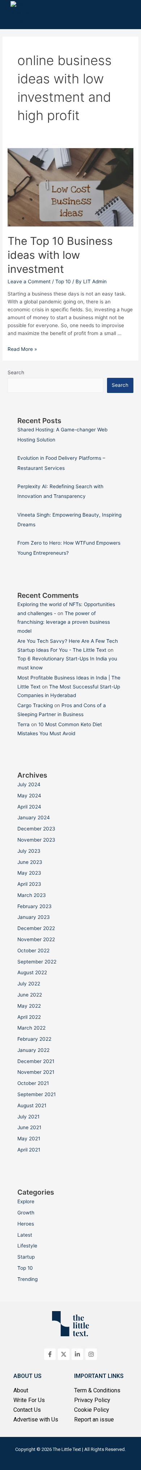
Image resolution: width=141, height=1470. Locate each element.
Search (16, 372)
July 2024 (28, 784)
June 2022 (29, 995)
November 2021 (35, 1072)
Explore (25, 1201)
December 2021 (35, 1061)
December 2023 (36, 829)
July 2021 (28, 1116)
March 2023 (31, 895)
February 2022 (34, 1039)
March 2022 (31, 1028)
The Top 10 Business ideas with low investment (60, 254)
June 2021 (29, 1127)
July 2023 (28, 851)
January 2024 (33, 817)
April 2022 (29, 1017)
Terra (23, 724)
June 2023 (29, 862)
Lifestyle (27, 1246)
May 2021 (28, 1138)
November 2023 (36, 840)
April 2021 (28, 1150)
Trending (27, 1279)
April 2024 (29, 807)
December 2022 (36, 928)
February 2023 (34, 906)
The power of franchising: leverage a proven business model (63, 622)
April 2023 (29, 884)
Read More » (22, 349)
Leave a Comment (29, 281)
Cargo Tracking (35, 705)
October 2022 (33, 950)
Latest (24, 1235)
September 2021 (36, 1094)
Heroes (25, 1224)
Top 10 (63, 281)
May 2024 (29, 795)
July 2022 (28, 983)
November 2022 (36, 939)
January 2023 (33, 917)
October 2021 (33, 1083)
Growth (25, 1212)
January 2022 (33, 1050)
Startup (26, 1257)
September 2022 (36, 962)
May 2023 (29, 873)
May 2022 (29, 1006)
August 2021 (31, 1105)
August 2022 (32, 972)
